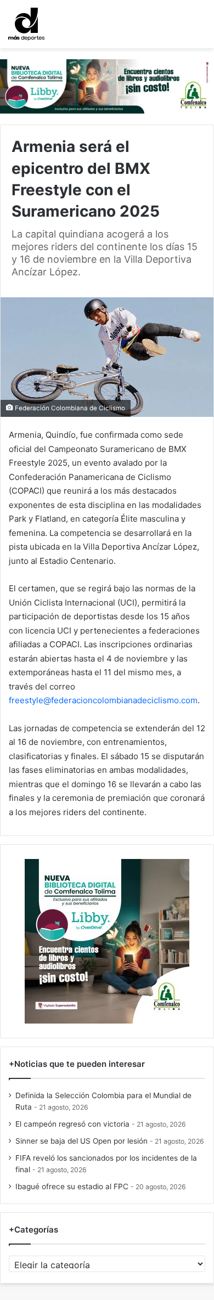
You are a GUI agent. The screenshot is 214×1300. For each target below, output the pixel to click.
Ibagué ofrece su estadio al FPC (71, 1186)
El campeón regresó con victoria (72, 1124)
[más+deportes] (26, 24)
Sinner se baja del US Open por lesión (81, 1141)
